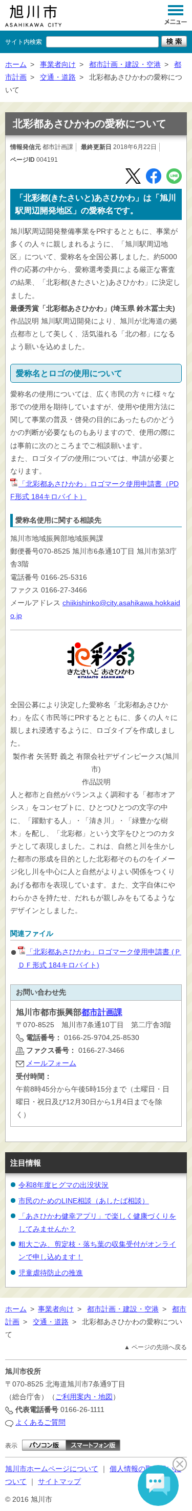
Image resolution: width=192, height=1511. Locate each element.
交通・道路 (58, 77)
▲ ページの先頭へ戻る (155, 1347)
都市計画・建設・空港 (125, 64)
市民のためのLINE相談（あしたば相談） (83, 1201)
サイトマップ (59, 1481)
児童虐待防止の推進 (50, 1273)
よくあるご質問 (40, 1422)
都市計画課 (101, 1012)
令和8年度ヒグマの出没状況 (63, 1185)
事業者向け (58, 64)
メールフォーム (51, 1063)
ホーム (16, 64)
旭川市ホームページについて (51, 1469)
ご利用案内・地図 (84, 1397)
